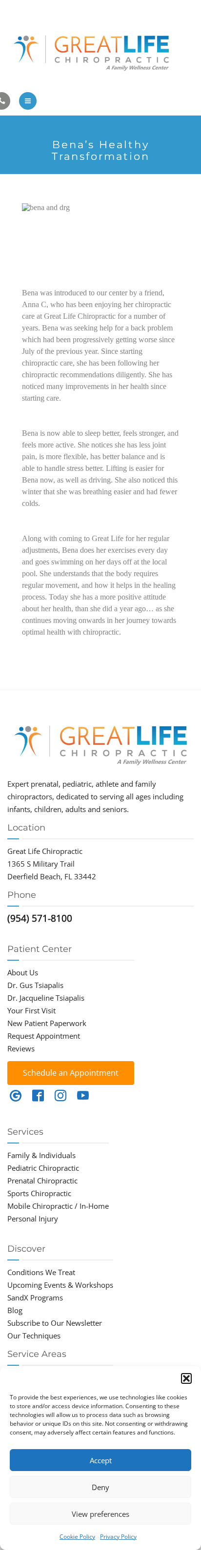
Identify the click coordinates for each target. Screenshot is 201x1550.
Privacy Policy (118, 1536)
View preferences (100, 1514)
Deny (100, 1487)
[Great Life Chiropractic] (100, 50)
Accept (101, 1460)
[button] (186, 1378)
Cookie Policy (77, 1536)
